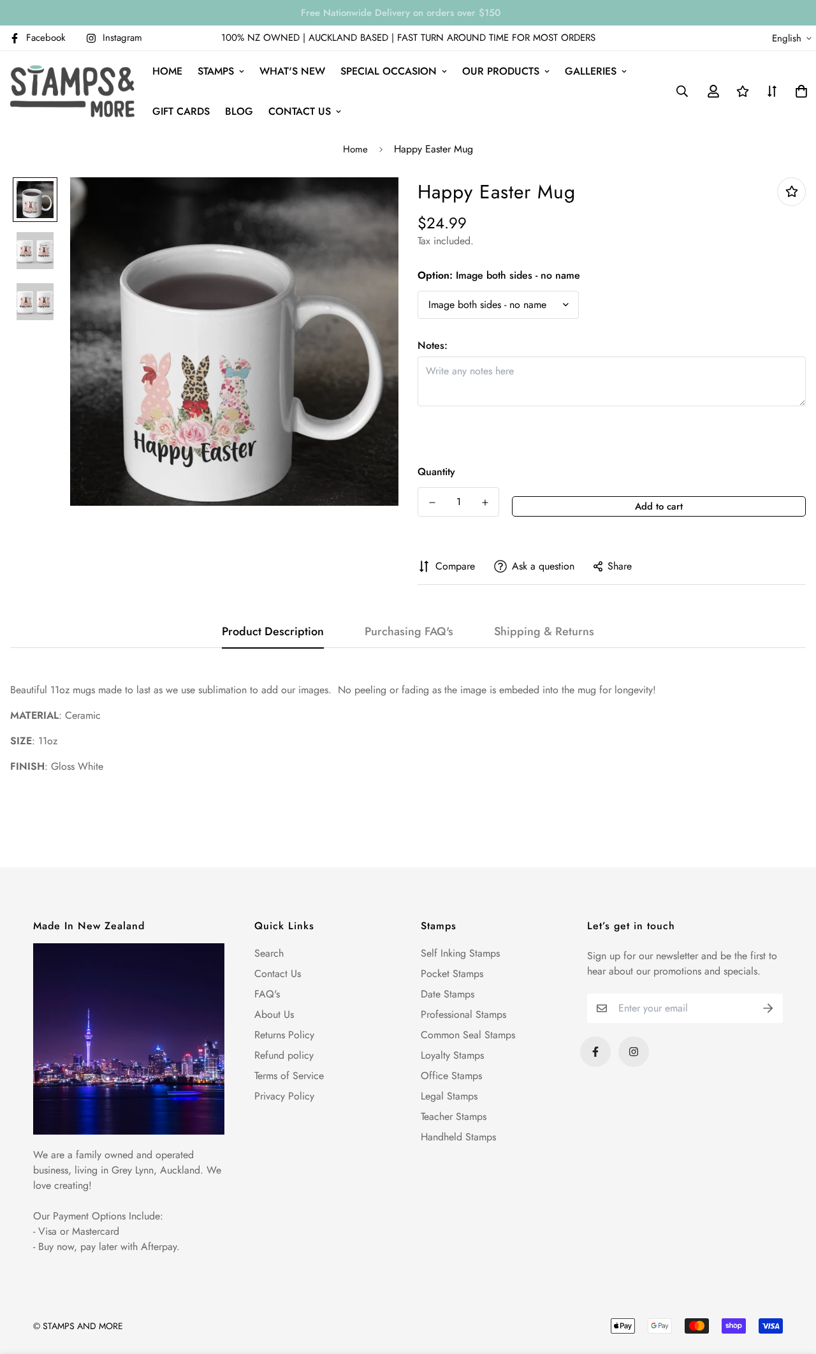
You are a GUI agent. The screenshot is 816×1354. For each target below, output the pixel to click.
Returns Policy (284, 1034)
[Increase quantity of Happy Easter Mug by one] (485, 502)
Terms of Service (289, 1075)
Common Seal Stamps (468, 1034)
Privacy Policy (284, 1096)
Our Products (500, 71)
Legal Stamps (449, 1096)
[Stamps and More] (72, 91)
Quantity (436, 471)
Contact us (299, 111)
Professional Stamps (463, 1014)
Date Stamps (447, 994)
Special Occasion (388, 71)
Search (269, 953)
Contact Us (277, 973)
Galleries (590, 71)
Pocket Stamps (452, 973)
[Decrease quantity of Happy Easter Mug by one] (432, 502)
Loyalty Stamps (452, 1055)
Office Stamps (451, 1075)
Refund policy (284, 1055)
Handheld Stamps (458, 1137)
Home (167, 71)
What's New (292, 71)
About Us (274, 1014)
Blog (239, 111)
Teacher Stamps (453, 1116)
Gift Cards (181, 111)
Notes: (433, 345)
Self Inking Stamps (460, 953)
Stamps (216, 71)
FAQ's (267, 994)
